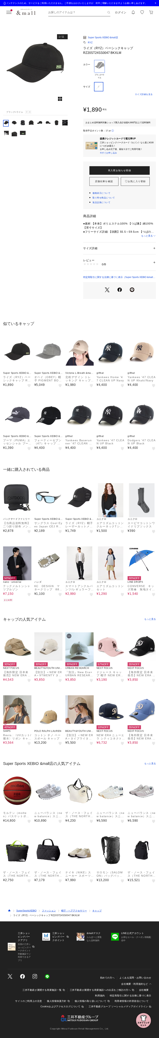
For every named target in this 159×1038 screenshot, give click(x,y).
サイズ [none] (86, 86)
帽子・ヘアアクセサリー (74, 910)
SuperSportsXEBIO (26, 910)
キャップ (97, 910)
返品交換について (101, 202)
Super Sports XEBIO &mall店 (103, 37)
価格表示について (101, 193)
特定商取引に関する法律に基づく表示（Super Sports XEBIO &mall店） (118, 277)
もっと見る (147, 235)
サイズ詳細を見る (144, 94)
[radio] (99, 69)
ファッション (49, 910)
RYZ (90, 42)
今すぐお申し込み (108, 153)
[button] (35, 70)
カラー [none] (86, 64)
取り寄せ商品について (103, 198)
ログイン (120, 12)
